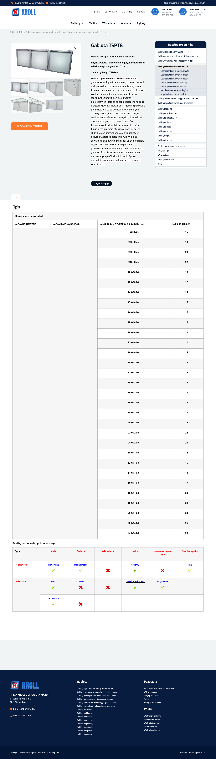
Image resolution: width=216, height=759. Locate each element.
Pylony (141, 23)
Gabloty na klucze (164, 122)
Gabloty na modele (165, 131)
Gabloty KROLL (17, 32)
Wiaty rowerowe (150, 726)
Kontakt (141, 11)
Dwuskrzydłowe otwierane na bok (173, 86)
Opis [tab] (16, 197)
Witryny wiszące (164, 155)
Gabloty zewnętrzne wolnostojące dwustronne (175, 103)
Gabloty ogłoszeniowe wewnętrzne (171, 52)
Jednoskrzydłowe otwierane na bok (174, 79)
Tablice (93, 23)
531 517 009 (167, 12)
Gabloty (75, 23)
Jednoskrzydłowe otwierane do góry (174, 75)
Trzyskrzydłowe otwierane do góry (74, 32)
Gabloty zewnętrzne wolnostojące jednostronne (176, 98)
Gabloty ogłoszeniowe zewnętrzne (41, 32)
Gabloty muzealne (165, 109)
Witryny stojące (164, 151)
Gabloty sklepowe (164, 136)
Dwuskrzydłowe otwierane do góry (174, 82)
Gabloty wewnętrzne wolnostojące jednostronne (176, 56)
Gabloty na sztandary (166, 118)
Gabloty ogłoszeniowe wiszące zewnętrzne (95, 699)
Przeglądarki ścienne (166, 159)
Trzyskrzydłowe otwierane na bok (173, 94)
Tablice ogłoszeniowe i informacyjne (171, 146)
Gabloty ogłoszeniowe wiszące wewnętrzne (95, 688)
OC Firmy (127, 11)
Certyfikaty (111, 11)
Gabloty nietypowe (165, 140)
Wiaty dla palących (152, 730)
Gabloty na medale (165, 127)
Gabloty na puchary (165, 113)
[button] (75, 48)
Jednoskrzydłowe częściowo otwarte (175, 71)
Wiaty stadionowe (151, 723)
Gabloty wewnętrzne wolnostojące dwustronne (175, 61)
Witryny (107, 23)
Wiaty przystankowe (152, 716)
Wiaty (124, 23)
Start (97, 11)
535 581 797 (167, 15)
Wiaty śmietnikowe (152, 719)
